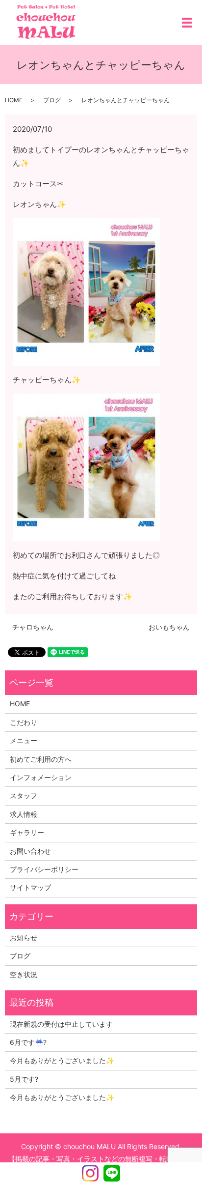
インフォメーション (41, 777)
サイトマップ (30, 887)
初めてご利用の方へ (41, 759)
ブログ (52, 100)
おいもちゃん (169, 627)
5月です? (24, 1079)
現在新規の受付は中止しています (61, 1024)
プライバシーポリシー (44, 869)
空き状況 (23, 974)
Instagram (90, 1173)
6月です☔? (28, 1042)
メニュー (23, 740)
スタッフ (23, 795)
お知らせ (23, 937)
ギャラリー (27, 832)
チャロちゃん (32, 627)
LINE (111, 1173)
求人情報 (23, 814)
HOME (14, 100)
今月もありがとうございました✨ (62, 1060)
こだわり (23, 722)
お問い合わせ (30, 851)
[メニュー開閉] (187, 23)
